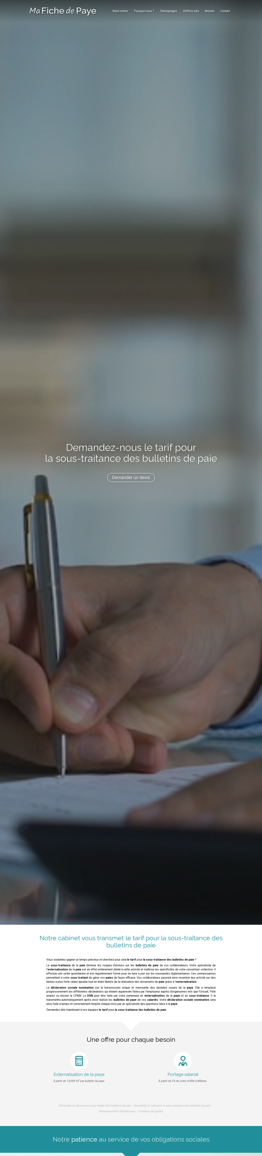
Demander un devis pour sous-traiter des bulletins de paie (95, 1105)
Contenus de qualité (150, 1111)
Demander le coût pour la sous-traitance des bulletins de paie (172, 1105)
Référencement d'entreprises (117, 1111)
